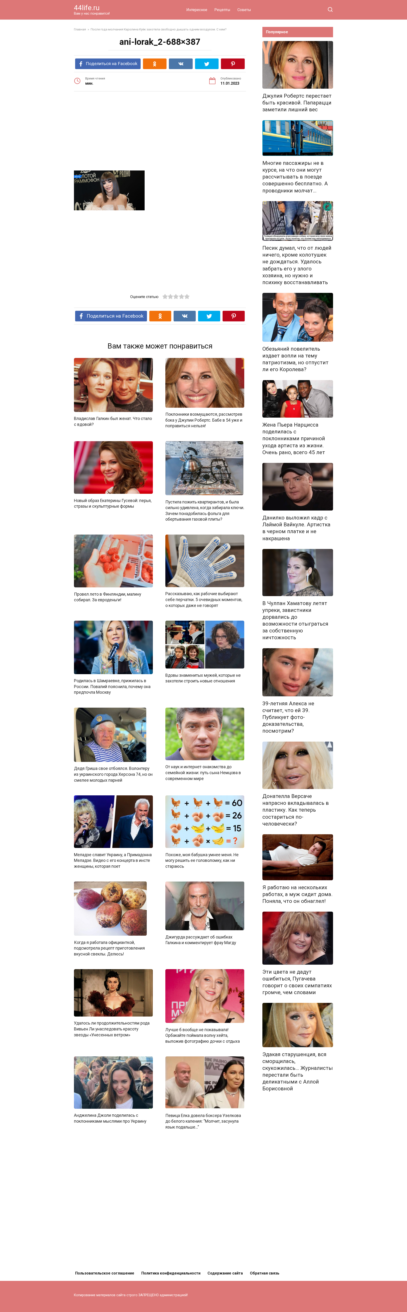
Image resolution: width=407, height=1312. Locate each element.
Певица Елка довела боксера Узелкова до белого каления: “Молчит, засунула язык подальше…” (203, 1121)
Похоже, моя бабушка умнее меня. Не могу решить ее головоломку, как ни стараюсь (202, 860)
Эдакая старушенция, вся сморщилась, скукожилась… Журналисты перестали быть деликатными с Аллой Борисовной (297, 1071)
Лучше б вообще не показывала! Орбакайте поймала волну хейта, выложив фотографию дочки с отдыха (202, 1035)
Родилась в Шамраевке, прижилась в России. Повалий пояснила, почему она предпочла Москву (112, 686)
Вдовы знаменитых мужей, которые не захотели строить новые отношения (203, 678)
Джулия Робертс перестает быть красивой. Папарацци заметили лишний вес (297, 102)
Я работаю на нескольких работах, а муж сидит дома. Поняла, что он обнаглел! (297, 894)
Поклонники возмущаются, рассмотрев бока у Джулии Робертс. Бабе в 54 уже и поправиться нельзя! (203, 420)
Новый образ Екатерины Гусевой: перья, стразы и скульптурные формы (112, 503)
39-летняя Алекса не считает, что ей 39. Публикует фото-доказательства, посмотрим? (288, 717)
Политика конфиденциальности (170, 1273)
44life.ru (87, 8)
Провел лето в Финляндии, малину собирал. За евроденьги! (107, 597)
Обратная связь (264, 1273)
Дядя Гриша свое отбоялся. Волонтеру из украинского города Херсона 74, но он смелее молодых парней (113, 774)
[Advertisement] (160, 132)
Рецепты (222, 10)
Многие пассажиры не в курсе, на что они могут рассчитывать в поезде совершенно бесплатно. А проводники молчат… (295, 177)
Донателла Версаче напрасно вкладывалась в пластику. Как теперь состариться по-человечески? (295, 810)
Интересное (196, 10)
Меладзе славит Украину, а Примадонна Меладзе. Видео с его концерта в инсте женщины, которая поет (113, 860)
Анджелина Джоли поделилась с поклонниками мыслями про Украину (110, 1118)
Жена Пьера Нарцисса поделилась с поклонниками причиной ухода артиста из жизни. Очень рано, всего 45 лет (293, 438)
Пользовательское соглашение (104, 1273)
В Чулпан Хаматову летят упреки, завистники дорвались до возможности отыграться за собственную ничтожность (295, 620)
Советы (244, 10)
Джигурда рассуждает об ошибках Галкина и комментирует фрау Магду (200, 939)
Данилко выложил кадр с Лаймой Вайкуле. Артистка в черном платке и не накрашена (296, 528)
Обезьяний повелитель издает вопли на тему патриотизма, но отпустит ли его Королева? (295, 359)
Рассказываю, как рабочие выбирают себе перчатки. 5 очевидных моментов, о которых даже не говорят (203, 599)
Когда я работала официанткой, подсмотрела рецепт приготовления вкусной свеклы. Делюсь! (109, 948)
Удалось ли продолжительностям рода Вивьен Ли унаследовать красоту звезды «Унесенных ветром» (112, 1029)
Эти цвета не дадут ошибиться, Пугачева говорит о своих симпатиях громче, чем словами (297, 982)
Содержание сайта (225, 1273)
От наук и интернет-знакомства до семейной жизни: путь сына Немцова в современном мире (203, 772)
